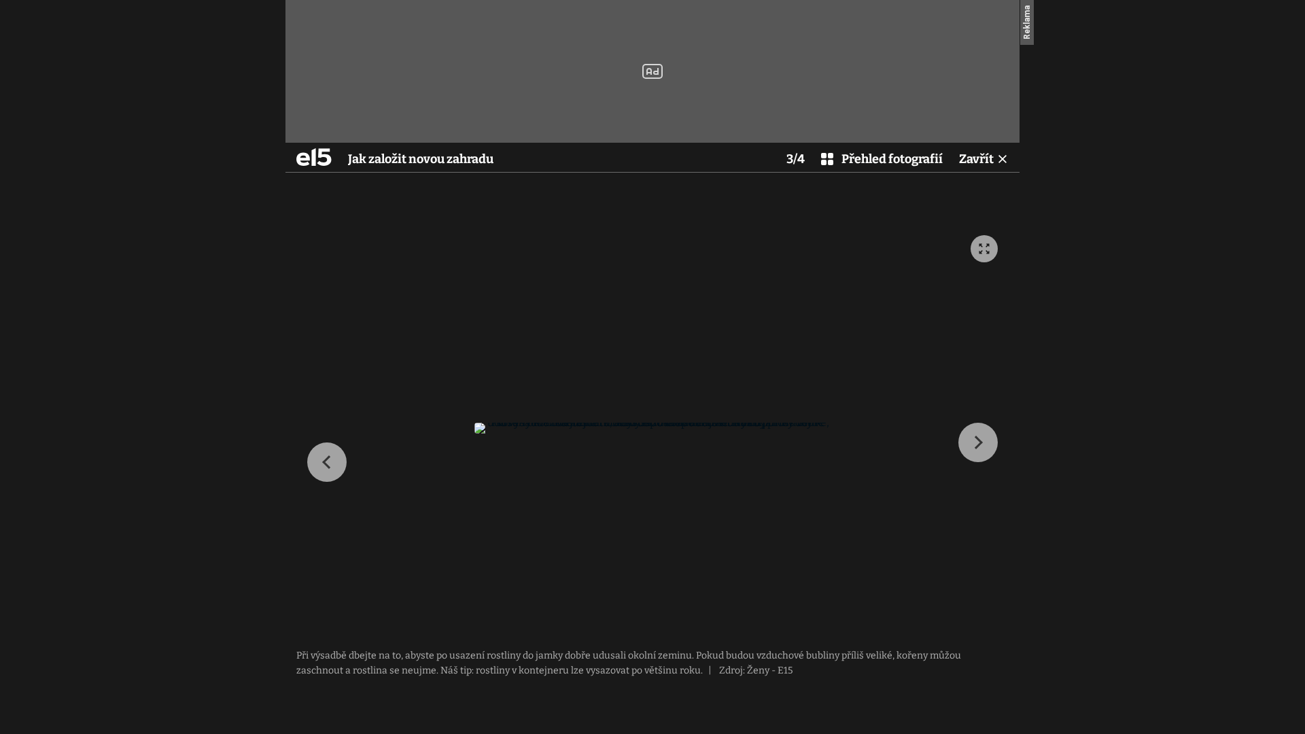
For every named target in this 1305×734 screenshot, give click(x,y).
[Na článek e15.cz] (314, 157)
